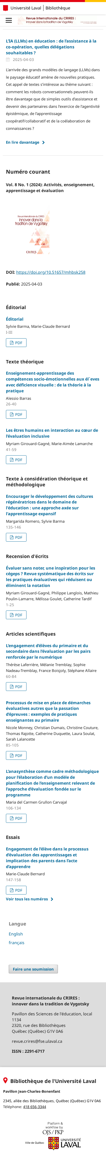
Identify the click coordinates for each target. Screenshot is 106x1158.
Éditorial (14, 319)
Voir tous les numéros (27, 898)
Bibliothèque (58, 8)
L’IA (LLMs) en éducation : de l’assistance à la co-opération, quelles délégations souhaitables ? (51, 47)
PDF (18, 342)
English (16, 934)
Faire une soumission (33, 969)
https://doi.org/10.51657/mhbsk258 (50, 272)
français (16, 942)
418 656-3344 (34, 1106)
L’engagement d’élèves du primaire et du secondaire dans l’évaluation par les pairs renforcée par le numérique (48, 651)
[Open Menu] (9, 20)
